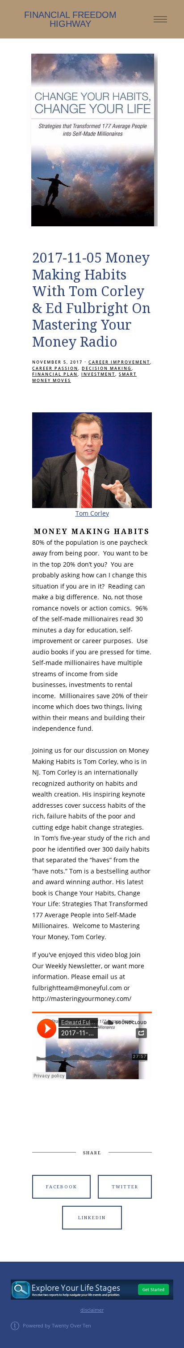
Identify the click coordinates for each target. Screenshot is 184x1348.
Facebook (61, 1186)
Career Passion (55, 368)
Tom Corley (92, 513)
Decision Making (107, 368)
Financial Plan (55, 374)
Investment (98, 374)
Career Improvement (119, 362)
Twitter (125, 1186)
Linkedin (92, 1217)
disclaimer (92, 1310)
